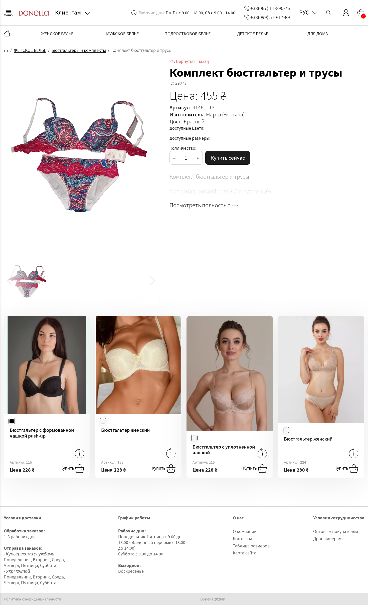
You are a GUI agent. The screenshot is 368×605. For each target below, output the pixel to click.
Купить (67, 468)
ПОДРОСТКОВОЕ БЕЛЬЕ (187, 34)
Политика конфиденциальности (32, 599)
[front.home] (6, 50)
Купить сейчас (228, 157)
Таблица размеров (251, 546)
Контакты (242, 538)
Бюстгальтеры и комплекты (79, 50)
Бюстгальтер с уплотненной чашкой (224, 449)
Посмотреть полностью (200, 205)
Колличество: (182, 148)
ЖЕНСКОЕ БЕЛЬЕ (57, 34)
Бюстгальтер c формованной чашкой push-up (42, 433)
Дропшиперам (327, 538)
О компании (245, 531)
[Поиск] (328, 12)
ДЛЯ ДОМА (317, 34)
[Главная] (7, 34)
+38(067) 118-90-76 (270, 8)
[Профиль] (345, 13)
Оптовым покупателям (335, 531)
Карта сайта (244, 553)
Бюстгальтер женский (125, 430)
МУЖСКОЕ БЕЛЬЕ (122, 34)
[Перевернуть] (79, 453)
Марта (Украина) (225, 114)
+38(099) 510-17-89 (270, 17)
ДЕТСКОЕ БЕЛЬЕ (252, 34)
